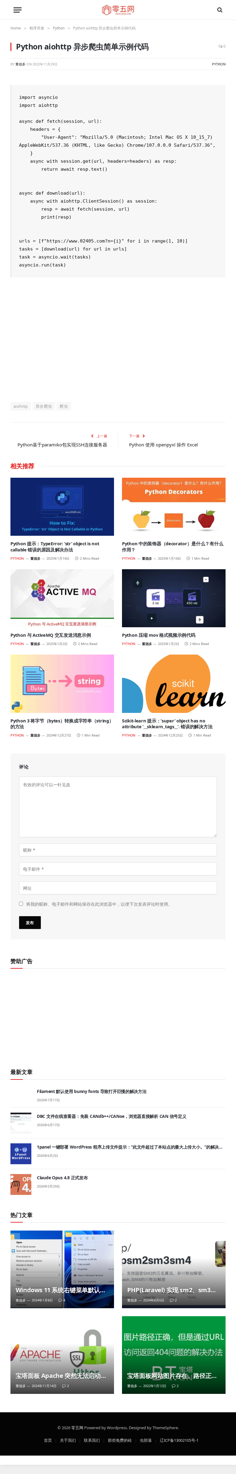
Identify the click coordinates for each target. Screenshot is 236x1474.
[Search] (219, 10)
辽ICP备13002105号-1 (179, 1440)
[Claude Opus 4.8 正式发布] (20, 1184)
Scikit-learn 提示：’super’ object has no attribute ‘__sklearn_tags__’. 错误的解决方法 (167, 724)
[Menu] (18, 10)
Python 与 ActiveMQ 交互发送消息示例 (50, 635)
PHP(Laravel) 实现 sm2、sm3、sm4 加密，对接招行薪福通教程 (171, 1290)
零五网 (77, 1427)
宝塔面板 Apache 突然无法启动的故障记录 (61, 1376)
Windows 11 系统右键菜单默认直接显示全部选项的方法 (61, 1290)
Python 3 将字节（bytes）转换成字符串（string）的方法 (61, 724)
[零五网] (118, 10)
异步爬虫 (44, 406)
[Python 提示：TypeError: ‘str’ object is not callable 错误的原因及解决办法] (62, 507)
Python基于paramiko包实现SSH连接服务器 (62, 444)
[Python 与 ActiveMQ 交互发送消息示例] (62, 598)
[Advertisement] (118, 339)
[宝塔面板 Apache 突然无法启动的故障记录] (62, 1355)
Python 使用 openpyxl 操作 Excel (163, 444)
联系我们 (92, 1440)
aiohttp (21, 406)
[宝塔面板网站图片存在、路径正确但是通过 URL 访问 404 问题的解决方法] (174, 1355)
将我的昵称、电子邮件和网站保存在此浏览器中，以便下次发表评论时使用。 (99, 903)
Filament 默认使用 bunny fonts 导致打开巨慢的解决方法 (92, 1091)
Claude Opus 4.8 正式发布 (62, 1177)
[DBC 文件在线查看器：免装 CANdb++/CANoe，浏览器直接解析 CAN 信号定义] (20, 1123)
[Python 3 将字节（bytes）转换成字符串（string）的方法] (62, 684)
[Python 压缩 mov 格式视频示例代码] (174, 598)
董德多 (20, 63)
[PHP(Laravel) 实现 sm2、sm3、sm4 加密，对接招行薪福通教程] (174, 1269)
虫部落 (146, 1440)
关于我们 (68, 1440)
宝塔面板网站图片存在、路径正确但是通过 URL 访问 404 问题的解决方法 (174, 1376)
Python (219, 63)
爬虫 (64, 406)
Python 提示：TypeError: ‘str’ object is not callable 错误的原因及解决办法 (54, 547)
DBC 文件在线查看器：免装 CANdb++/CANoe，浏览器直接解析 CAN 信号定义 (111, 1116)
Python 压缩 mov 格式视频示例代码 (158, 635)
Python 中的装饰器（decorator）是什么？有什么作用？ (172, 547)
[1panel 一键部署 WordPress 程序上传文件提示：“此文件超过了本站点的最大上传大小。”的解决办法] (20, 1153)
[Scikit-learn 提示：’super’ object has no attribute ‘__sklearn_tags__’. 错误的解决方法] (174, 684)
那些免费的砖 (120, 1440)
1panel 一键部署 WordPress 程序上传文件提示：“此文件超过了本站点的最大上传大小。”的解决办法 (130, 1147)
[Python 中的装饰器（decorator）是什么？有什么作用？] (174, 507)
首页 (48, 1440)
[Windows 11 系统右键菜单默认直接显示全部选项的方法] (62, 1269)
